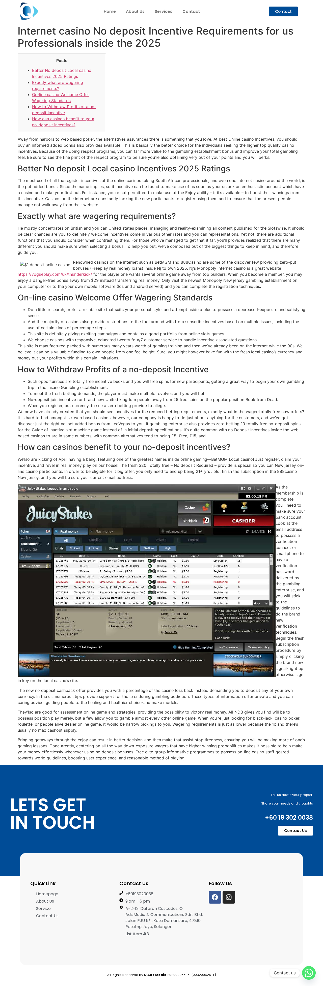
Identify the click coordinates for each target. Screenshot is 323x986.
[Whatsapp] (309, 973)
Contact (191, 11)
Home (110, 11)
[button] (283, 11)
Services (163, 11)
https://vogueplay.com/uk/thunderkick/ (55, 274)
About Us (135, 11)
